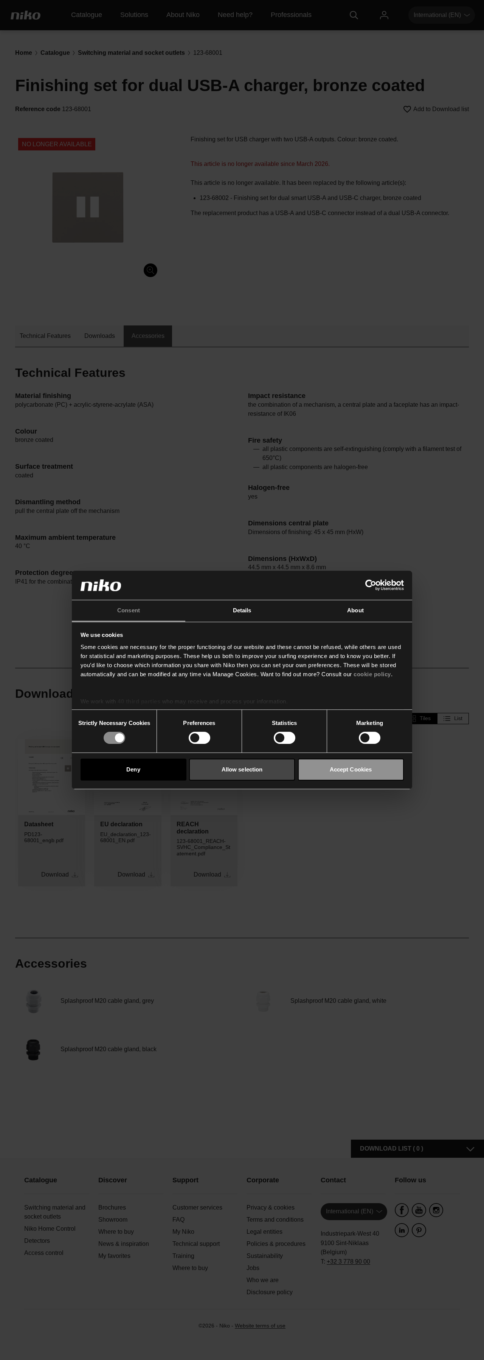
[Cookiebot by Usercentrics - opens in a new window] (371, 585)
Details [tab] (242, 610)
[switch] (199, 738)
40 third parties (139, 701)
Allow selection (242, 769)
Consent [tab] (128, 610)
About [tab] (355, 610)
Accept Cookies (351, 769)
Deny (133, 769)
